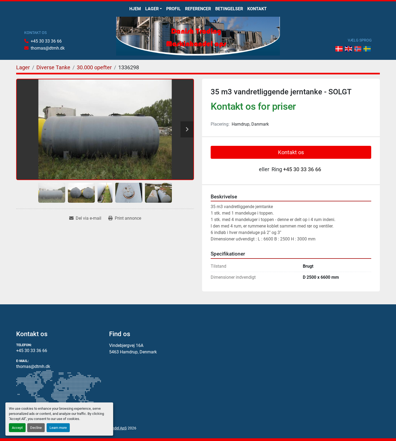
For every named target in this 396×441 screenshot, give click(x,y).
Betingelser (229, 8)
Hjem (135, 8)
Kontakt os (291, 152)
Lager (152, 8)
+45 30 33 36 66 (46, 41)
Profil (173, 8)
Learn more (58, 428)
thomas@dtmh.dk (48, 48)
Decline (36, 428)
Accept (17, 428)
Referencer (198, 8)
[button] (153, 9)
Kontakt (257, 8)
